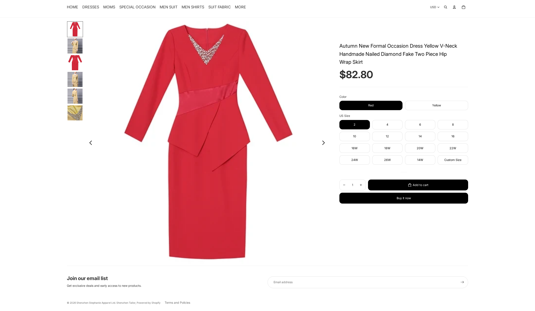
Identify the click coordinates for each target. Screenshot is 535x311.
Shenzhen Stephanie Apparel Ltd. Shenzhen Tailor (105, 302)
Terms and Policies (177, 302)
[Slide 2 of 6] (75, 46)
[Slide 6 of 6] (75, 112)
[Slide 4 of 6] (75, 79)
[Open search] (445, 7)
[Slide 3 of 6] (75, 62)
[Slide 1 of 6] (75, 29)
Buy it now (404, 198)
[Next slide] (324, 143)
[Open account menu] (454, 7)
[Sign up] (462, 282)
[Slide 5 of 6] (75, 96)
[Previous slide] (89, 143)
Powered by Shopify (148, 302)
